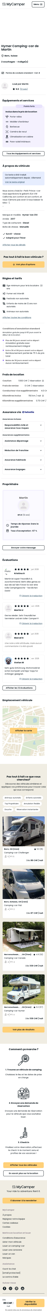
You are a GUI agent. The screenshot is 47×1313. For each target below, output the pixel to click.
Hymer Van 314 (29, 214)
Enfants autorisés (33, 797)
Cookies (6, 1226)
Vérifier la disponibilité (30, 1303)
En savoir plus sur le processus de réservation (23, 1310)
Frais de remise (11, 385)
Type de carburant (12, 222)
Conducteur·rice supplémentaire (20, 390)
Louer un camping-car (14, 1245)
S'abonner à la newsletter (23, 1200)
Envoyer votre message (23, 547)
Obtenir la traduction (32, 595)
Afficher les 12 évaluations (19, 687)
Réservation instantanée (27, 809)
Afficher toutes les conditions (17, 317)
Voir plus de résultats (23, 1029)
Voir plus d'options (25, 264)
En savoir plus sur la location (23, 1173)
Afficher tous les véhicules (23, 1165)
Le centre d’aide (10, 1276)
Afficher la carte (23, 730)
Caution (7, 380)
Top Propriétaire (12, 803)
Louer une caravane (12, 1249)
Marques (7, 1257)
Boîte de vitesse (10, 226)
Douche (8, 809)
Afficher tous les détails (14, 244)
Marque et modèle (12, 214)
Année (6, 218)
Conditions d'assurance (14, 1237)
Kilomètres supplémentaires (18, 400)
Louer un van (9, 1253)
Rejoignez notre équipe (14, 1218)
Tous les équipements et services (23, 153)
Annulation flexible (32, 803)
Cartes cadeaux (10, 1222)
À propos (7, 1214)
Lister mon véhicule (12, 1241)
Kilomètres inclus (12, 395)
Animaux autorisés (13, 797)
